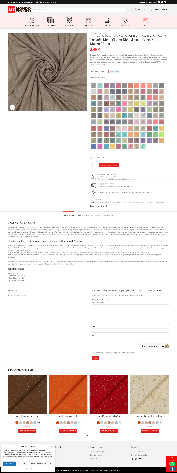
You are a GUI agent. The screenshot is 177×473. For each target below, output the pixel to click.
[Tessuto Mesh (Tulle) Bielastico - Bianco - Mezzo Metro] (93, 91)
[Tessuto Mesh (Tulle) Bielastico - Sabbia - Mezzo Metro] (118, 128)
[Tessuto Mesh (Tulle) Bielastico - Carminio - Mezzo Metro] (155, 91)
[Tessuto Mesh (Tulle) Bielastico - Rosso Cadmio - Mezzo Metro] (161, 122)
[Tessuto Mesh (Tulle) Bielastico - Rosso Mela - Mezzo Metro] (93, 128)
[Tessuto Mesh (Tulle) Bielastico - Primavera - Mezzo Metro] (100, 122)
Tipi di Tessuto (107, 36)
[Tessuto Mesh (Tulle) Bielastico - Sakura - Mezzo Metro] (124, 128)
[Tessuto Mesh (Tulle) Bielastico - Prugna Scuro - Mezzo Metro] (112, 122)
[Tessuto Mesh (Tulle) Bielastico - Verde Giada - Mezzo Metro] (93, 140)
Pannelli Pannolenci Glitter (27, 416)
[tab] (68, 214)
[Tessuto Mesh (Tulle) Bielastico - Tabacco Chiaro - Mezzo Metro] (100, 134)
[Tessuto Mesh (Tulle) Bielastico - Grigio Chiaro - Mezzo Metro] (155, 103)
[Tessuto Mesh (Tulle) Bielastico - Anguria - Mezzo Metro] (118, 85)
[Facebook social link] (96, 206)
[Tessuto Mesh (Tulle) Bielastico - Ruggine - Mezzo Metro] (112, 128)
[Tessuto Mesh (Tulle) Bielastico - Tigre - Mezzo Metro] (130, 134)
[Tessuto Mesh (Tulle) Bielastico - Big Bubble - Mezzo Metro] (100, 91)
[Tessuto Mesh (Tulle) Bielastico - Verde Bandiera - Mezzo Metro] (149, 134)
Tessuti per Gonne (147, 202)
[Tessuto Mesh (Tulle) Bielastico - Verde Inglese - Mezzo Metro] (100, 140)
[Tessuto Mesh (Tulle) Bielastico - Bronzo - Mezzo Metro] (136, 91)
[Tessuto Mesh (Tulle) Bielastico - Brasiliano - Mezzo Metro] (130, 91)
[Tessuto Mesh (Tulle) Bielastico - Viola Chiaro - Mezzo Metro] (149, 140)
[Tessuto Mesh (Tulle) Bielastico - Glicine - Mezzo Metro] (149, 103)
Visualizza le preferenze (41, 464)
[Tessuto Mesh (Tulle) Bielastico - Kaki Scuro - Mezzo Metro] (100, 109)
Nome (94, 326)
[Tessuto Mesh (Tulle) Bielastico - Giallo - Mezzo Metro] (136, 103)
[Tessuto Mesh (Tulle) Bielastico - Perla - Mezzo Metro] (143, 115)
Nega (23, 464)
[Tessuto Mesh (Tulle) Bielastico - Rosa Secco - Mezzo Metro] (143, 122)
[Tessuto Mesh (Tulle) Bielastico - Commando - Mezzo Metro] (143, 97)
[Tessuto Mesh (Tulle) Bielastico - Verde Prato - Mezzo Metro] (106, 140)
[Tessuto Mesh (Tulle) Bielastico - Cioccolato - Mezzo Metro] (118, 97)
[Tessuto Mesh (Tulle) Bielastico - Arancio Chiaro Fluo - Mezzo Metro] (136, 85)
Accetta (9, 464)
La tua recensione (98, 303)
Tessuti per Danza (134, 202)
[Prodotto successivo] (168, 36)
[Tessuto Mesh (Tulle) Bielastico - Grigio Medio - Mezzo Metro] (161, 103)
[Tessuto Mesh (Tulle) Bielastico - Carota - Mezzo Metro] (93, 97)
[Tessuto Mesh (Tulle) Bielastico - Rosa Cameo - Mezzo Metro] (130, 146)
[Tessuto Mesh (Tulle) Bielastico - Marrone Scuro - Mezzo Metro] (136, 109)
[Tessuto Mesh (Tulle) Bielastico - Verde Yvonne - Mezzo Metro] (118, 140)
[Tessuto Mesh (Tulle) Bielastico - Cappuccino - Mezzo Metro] (149, 91)
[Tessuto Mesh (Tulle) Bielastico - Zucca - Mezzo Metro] (161, 140)
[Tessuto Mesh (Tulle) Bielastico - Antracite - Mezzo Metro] (124, 85)
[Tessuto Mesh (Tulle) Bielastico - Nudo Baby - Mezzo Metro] (112, 115)
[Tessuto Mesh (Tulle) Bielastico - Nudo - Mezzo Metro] (106, 115)
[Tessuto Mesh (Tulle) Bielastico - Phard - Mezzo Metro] (155, 115)
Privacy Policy (28, 468)
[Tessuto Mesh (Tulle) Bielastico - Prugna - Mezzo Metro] (106, 122)
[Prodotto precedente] (164, 36)
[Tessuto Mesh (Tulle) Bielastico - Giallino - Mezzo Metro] (130, 103)
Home (98, 36)
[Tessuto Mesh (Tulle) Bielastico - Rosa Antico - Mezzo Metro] (130, 122)
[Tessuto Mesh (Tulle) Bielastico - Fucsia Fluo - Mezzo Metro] (118, 109)
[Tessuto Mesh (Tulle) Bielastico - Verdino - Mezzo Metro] (124, 140)
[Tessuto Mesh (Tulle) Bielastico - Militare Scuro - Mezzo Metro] (161, 109)
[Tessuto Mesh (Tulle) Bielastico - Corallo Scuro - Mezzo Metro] (155, 97)
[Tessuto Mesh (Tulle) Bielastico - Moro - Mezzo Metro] (93, 115)
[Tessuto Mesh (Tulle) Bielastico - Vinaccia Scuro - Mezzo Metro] (136, 140)
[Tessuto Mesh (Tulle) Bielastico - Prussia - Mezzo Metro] (118, 122)
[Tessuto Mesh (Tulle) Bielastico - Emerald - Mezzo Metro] (93, 103)
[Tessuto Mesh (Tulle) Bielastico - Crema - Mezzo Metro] (161, 97)
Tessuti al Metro (122, 202)
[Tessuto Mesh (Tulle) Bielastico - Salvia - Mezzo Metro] (136, 128)
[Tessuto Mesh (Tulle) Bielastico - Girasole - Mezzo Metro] (112, 146)
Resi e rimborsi (95, 458)
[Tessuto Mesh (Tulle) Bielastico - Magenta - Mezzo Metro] (100, 146)
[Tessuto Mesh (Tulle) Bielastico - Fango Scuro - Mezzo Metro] (112, 103)
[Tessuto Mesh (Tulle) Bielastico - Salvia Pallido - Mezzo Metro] (143, 128)
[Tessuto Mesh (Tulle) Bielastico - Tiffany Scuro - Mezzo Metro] (124, 134)
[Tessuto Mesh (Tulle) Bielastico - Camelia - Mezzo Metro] (143, 91)
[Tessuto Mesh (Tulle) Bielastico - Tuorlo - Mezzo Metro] (136, 134)
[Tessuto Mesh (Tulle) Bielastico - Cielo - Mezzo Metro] (112, 97)
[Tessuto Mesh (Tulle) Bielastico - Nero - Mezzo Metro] (100, 115)
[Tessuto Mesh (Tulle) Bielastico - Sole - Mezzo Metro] (161, 128)
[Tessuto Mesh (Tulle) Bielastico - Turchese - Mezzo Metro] (143, 134)
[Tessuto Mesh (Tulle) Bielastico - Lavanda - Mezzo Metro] (106, 109)
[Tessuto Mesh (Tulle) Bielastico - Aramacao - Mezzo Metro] (130, 85)
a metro (103, 71)
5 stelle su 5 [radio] (113, 299)
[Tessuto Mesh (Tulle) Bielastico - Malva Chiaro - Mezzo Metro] (124, 109)
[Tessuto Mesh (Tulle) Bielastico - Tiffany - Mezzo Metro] (118, 134)
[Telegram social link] (106, 206)
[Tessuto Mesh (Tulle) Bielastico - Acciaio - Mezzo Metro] (93, 85)
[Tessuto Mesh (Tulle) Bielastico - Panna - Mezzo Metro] (136, 115)
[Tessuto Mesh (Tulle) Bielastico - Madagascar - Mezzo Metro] (106, 146)
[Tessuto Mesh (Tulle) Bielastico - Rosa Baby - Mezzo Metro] (136, 122)
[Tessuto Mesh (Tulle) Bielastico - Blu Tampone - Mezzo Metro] (124, 91)
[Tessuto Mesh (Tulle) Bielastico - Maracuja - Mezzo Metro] (130, 109)
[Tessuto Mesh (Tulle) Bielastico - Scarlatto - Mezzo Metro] (149, 128)
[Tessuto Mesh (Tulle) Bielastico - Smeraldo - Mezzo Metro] (155, 128)
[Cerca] (128, 10)
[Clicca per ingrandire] (12, 107)
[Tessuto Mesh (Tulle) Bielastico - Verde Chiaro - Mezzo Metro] (155, 134)
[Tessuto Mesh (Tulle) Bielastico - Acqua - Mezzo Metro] (100, 85)
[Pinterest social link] (101, 206)
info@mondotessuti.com (141, 455)
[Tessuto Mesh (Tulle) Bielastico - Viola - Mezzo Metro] (143, 140)
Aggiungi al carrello (109, 165)
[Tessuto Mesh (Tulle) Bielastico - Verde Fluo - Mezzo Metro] (161, 134)
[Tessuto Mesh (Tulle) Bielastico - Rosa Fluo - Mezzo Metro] (124, 103)
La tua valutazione (98, 299)
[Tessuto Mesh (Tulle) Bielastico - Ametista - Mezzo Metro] (112, 85)
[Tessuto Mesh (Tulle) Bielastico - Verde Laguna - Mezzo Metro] (124, 146)
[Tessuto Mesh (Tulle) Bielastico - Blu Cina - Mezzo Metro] (93, 146)
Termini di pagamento (97, 455)
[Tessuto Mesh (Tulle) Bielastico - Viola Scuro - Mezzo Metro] (155, 140)
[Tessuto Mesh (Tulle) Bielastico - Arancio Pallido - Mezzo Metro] (149, 85)
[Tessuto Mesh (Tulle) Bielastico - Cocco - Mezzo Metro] (136, 97)
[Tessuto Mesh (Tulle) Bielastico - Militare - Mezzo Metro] (155, 109)
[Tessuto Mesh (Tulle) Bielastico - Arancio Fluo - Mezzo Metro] (143, 85)
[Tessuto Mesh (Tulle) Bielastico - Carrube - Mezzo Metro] (100, 97)
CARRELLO (141, 10)
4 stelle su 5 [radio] (112, 299)
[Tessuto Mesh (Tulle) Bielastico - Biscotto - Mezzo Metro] (106, 91)
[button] (52, 446)
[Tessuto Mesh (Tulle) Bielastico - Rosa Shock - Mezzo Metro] (149, 122)
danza (116, 60)
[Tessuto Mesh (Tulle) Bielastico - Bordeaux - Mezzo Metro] (118, 146)
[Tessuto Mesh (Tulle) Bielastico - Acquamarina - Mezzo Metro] (143, 146)
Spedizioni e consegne (97, 452)
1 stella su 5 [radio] (107, 299)
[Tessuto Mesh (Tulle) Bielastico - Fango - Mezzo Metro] (100, 103)
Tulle (115, 36)
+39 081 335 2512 (150, 2)
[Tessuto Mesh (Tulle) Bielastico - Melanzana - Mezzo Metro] (143, 109)
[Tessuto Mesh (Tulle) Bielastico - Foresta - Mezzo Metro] (118, 103)
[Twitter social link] (98, 206)
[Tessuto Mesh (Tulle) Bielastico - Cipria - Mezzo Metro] (124, 97)
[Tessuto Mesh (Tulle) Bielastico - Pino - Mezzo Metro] (161, 115)
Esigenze (101, 202)
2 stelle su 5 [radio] (109, 299)
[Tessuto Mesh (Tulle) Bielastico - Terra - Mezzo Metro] (112, 134)
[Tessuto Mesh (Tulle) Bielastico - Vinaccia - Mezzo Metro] (130, 140)
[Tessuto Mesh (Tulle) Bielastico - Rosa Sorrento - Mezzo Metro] (155, 122)
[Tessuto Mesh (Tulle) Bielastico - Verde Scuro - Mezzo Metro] (112, 140)
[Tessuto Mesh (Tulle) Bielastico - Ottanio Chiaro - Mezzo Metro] (130, 115)
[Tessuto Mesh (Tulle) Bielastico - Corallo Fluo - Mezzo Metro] (149, 97)
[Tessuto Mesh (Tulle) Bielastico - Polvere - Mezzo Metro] (93, 122)
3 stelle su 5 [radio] (110, 299)
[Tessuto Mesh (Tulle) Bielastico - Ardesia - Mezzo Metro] (155, 85)
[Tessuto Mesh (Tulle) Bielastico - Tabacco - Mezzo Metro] (93, 134)
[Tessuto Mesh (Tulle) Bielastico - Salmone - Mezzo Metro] (130, 128)
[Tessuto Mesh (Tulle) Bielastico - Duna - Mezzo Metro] (136, 146)
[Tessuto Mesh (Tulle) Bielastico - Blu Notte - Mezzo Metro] (118, 91)
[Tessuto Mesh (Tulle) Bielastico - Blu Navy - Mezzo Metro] (112, 91)
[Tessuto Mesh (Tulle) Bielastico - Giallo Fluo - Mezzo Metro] (143, 103)
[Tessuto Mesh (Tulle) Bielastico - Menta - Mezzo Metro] (149, 109)
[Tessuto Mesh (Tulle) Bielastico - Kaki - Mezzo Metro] (93, 109)
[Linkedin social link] (103, 206)
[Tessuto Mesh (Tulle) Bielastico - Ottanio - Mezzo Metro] (124, 115)
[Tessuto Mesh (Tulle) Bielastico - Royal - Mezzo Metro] (106, 128)
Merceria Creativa (110, 202)
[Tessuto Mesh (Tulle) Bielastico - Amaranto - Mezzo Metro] (106, 85)
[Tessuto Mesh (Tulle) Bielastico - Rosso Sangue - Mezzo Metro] (100, 128)
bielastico (132, 227)
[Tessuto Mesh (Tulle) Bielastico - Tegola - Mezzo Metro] (106, 134)
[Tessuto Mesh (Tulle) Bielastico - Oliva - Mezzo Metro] (118, 115)
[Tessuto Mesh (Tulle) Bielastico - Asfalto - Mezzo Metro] (161, 85)
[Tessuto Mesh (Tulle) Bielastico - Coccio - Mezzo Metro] (130, 97)
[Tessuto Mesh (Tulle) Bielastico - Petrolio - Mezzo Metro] (149, 115)
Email (94, 335)
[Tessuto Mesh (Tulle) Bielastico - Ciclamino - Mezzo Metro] (106, 97)
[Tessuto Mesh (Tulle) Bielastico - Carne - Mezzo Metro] (161, 91)
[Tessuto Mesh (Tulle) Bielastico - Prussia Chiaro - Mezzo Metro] (124, 122)
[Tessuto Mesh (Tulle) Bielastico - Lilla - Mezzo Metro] (112, 109)
